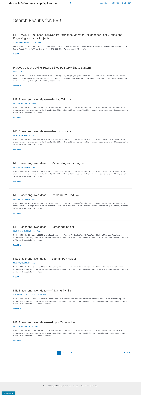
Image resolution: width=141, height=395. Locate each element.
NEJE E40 (16, 167)
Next (127, 353)
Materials (103, 3)
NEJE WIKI (115, 3)
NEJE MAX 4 (25, 104)
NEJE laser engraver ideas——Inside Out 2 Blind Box (46, 195)
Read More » (17, 54)
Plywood (16, 72)
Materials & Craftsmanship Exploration (33, 3)
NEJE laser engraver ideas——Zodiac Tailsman (42, 99)
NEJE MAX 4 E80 (30, 43)
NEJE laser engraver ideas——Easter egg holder (43, 226)
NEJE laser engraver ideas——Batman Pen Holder (44, 258)
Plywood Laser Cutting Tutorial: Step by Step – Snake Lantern (52, 67)
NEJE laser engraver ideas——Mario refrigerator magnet (49, 163)
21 (72, 353)
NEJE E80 (16, 104)
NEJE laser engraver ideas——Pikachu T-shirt (42, 290)
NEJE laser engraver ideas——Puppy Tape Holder (44, 322)
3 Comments (18, 43)
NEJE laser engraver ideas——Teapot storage (42, 131)
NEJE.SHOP (126, 3)
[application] (108, 3)
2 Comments (18, 295)
